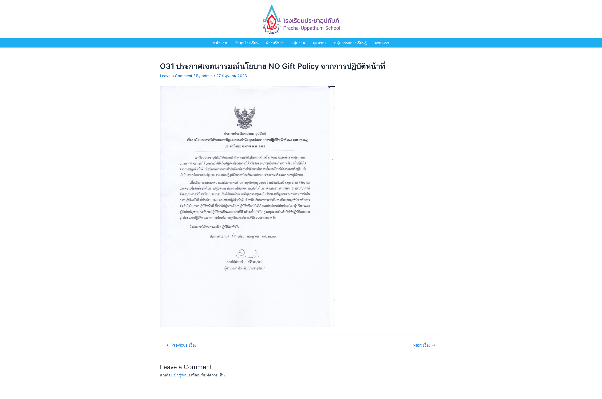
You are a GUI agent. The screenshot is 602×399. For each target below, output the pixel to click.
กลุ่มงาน (298, 42)
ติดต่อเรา (381, 42)
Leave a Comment (176, 75)
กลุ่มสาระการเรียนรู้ (350, 42)
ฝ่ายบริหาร (275, 42)
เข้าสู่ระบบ (181, 375)
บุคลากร (320, 42)
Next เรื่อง (424, 345)
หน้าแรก (220, 42)
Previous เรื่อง (181, 345)
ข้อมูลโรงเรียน (247, 42)
